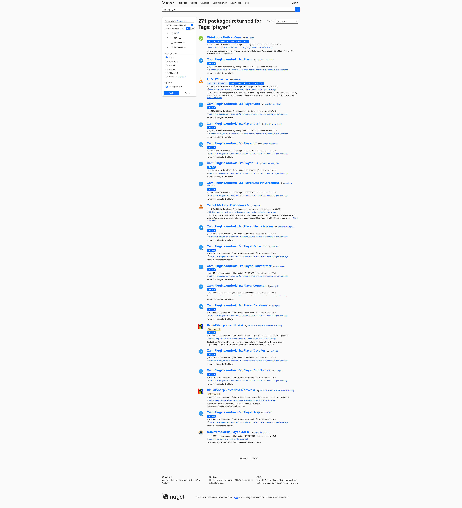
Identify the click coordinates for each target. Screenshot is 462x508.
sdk (246, 439)
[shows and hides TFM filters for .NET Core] (167, 38)
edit (240, 47)
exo (226, 69)
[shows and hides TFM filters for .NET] (167, 33)
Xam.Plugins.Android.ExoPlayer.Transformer (239, 266)
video (211, 47)
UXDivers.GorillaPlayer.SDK (226, 431)
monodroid (233, 69)
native (227, 89)
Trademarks (283, 497)
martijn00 (269, 60)
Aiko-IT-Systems (259, 325)
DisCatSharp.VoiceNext (223, 325)
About (216, 497)
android (259, 69)
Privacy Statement (267, 497)
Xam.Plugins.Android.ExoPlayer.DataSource (238, 370)
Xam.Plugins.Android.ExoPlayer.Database (237, 305)
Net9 (255, 338)
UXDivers (265, 432)
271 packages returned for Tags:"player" (229, 24)
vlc (215, 89)
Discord (223, 338)
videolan (236, 79)
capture (223, 47)
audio (216, 47)
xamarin (212, 69)
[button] (178, 21)
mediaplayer (262, 89)
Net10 (259, 338)
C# (240, 69)
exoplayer (221, 69)
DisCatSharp (277, 325)
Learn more (183, 21)
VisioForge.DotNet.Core (224, 37)
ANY (192, 29)
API (228, 338)
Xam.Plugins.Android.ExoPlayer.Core (233, 103)
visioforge (250, 37)
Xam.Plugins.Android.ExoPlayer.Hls (232, 163)
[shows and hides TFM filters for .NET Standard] (167, 42)
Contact (167, 477)
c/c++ (232, 89)
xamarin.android (248, 69)
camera (235, 47)
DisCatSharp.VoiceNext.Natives (229, 390)
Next (255, 458)
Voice (265, 338)
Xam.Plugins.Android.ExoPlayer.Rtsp (233, 412)
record (229, 47)
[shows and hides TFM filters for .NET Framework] (167, 47)
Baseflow (261, 60)
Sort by (270, 21)
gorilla (236, 439)
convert (261, 47)
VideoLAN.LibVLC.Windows (226, 205)
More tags (268, 47)
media (270, 69)
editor (254, 47)
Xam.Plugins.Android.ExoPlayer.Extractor (237, 246)
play (244, 47)
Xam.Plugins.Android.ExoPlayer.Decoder (236, 350)
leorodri (257, 432)
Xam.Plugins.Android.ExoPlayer (230, 59)
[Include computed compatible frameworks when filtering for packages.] (192, 25)
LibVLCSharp (216, 79)
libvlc (211, 89)
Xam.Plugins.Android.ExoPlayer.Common (236, 285)
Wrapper (233, 338)
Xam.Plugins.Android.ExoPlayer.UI (232, 143)
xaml (224, 439)
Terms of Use (226, 497)
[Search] (297, 9)
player (249, 47)
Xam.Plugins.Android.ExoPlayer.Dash (234, 123)
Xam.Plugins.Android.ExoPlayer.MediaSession (240, 226)
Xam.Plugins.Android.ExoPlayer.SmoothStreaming (243, 182)
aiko (250, 325)
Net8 (250, 338)
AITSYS (269, 325)
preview (230, 439)
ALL (188, 29)
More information (214, 97)
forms (219, 439)
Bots (240, 338)
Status (213, 477)
